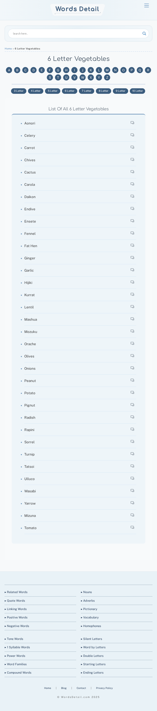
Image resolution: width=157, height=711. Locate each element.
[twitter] (63, 577)
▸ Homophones (91, 626)
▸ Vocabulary (90, 617)
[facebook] (73, 577)
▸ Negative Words (17, 626)
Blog (64, 688)
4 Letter (35, 90)
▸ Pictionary (89, 609)
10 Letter (137, 90)
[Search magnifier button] (144, 33)
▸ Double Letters (92, 655)
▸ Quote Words (15, 600)
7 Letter (86, 90)
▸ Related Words (16, 592)
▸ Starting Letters (93, 664)
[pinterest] (93, 577)
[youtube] (83, 577)
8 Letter (103, 90)
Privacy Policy (104, 688)
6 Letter (69, 90)
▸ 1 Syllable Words (17, 647)
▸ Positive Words (16, 617)
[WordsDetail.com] (77, 15)
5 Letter (52, 90)
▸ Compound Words (18, 672)
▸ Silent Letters (91, 638)
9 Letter (120, 90)
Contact (82, 688)
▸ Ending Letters (92, 672)
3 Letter (19, 90)
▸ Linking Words (16, 609)
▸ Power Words (15, 655)
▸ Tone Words (14, 638)
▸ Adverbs (88, 600)
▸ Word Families (16, 664)
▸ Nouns (86, 592)
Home (8, 48)
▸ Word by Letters (93, 647)
